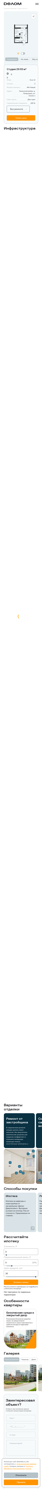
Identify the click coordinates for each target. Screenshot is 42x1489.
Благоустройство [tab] (11, 1359)
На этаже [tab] (24, 59)
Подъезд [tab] (24, 1359)
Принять (21, 1482)
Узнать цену (21, 118)
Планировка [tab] (12, 59)
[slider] (6, 1255)
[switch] (23, 53)
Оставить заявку (21, 1282)
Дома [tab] (34, 1359)
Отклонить (21, 1475)
